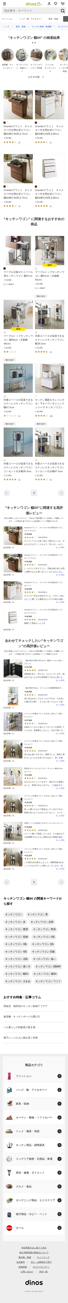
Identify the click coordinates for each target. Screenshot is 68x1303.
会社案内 (20, 1262)
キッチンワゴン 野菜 (44, 929)
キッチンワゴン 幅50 (16, 974)
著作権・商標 (24, 1257)
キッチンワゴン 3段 (16, 944)
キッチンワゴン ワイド (48, 981)
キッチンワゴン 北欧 (16, 959)
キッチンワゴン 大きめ (17, 981)
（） (19, 142)
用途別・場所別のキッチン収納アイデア (25, 1006)
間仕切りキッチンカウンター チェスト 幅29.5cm (43, 768)
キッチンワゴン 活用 (42, 922)
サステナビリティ (41, 1267)
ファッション (7, 19)
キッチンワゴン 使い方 (17, 966)
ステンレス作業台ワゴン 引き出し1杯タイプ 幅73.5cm (45, 714)
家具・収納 (53, 19)
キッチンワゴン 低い (44, 959)
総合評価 (8, 547)
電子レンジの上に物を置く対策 (20, 1037)
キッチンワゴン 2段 (43, 944)
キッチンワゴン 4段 (16, 951)
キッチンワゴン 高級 (43, 951)
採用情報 (22, 1267)
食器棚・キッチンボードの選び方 (21, 1016)
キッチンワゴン (13, 914)
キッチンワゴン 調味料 (48, 966)
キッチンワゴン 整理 (16, 929)
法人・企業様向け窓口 (41, 1262)
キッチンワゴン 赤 (15, 922)
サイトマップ (43, 1257)
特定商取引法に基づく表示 (34, 1248)
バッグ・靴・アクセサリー (30, 19)
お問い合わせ (27, 1272)
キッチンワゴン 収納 (16, 937)
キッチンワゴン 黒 (38, 914)
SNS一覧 (43, 1272)
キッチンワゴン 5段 (44, 937)
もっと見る (60, 547)
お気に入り (55, 3)
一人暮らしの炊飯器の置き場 (19, 1027)
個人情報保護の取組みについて (34, 1252)
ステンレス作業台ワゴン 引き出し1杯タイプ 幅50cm (45, 741)
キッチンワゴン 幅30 (44, 974)
